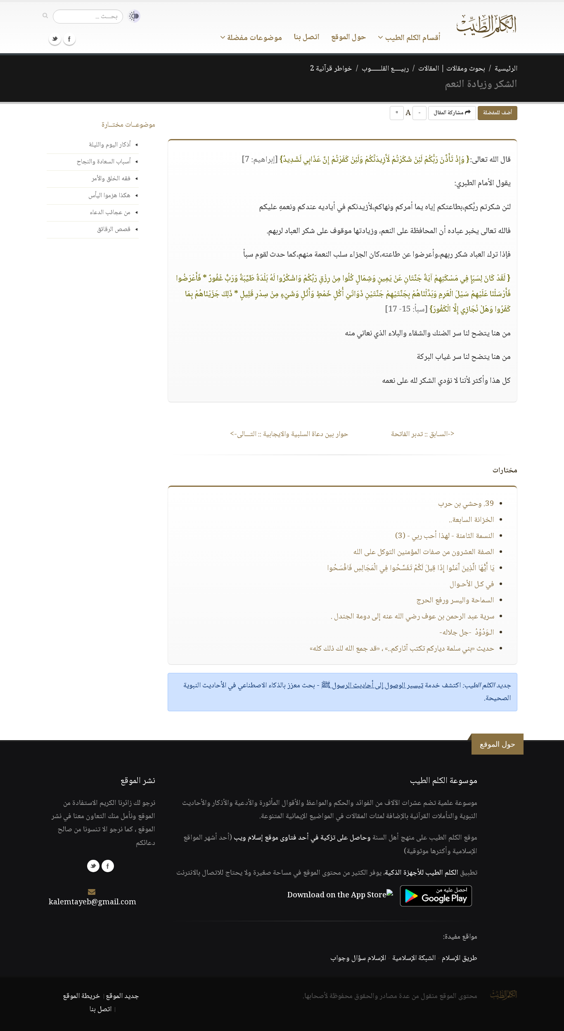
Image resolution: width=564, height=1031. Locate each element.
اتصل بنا (307, 38)
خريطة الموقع (81, 996)
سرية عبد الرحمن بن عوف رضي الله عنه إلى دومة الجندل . (412, 616)
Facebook (69, 39)
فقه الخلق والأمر (111, 178)
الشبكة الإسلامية (414, 958)
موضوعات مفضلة (253, 38)
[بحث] (45, 16)
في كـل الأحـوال (472, 584)
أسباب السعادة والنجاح (103, 162)
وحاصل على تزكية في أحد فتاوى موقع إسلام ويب (302, 838)
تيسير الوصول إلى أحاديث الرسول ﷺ (372, 685)
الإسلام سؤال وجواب (358, 958)
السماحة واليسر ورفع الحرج (455, 600)
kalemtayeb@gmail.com (92, 903)
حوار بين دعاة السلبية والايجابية (289, 434)
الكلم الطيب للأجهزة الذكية (421, 873)
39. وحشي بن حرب (466, 504)
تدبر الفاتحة (423, 434)
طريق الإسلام (459, 958)
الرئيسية (506, 69)
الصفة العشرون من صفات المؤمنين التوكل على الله (423, 552)
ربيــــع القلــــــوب (385, 69)
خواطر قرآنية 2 (331, 69)
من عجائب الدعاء (110, 212)
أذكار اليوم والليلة (109, 145)
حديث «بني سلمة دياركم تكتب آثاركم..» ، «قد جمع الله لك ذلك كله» (402, 649)
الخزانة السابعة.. (471, 520)
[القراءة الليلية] (131, 16)
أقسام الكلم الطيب (412, 38)
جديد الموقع (122, 996)
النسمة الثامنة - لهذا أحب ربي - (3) (444, 536)
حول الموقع (348, 38)
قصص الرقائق (113, 229)
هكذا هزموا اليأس (109, 195)
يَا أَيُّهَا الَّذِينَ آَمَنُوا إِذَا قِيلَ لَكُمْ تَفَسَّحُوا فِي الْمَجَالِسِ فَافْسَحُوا (410, 568)
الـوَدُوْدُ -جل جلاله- (466, 632)
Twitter (55, 39)
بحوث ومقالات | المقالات (451, 69)
